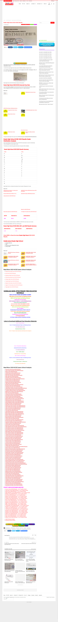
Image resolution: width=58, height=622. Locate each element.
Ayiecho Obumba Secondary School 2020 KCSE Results (14, 430)
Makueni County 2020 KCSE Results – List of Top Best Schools (16, 517)
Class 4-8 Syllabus (20, 308)
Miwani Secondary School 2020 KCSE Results (13, 471)
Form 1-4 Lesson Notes (20, 323)
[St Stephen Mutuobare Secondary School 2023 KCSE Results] (20, 566)
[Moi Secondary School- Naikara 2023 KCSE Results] (20, 554)
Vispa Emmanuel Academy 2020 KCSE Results (13, 465)
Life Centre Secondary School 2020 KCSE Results (13, 483)
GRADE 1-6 (31, 524)
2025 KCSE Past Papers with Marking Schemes (10, 108)
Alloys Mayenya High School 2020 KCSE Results (13, 476)
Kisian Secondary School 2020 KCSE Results (12, 478)
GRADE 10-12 (10, 524)
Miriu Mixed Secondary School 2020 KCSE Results (13, 455)
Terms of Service (17, 597)
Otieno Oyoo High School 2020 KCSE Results (13, 407)
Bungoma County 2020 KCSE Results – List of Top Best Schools (16, 502)
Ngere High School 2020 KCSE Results (11, 376)
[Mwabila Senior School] (5, 133)
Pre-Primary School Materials (20, 363)
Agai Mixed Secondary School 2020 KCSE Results (13, 480)
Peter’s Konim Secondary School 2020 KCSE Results (14, 432)
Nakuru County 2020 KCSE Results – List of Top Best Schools (15, 504)
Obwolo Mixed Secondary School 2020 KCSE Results (14, 411)
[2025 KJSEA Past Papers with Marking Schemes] (5, 253)
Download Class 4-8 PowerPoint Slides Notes (20, 314)
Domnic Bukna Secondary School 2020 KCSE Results (14, 427)
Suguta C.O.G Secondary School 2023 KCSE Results (13, 285)
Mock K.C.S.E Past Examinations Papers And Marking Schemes (20, 357)
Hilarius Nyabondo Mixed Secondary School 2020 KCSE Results (16, 464)
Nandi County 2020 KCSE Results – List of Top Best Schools (15, 491)
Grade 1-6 (28, 3)
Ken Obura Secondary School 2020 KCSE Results (13, 451)
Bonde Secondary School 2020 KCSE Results (13, 458)
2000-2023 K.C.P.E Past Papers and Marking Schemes (20, 296)
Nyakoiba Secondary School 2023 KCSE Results (13, 271)
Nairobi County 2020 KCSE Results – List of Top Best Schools (15, 497)
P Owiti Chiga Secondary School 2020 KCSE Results (14, 436)
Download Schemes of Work (20, 328)
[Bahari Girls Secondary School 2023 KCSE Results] (9, 566)
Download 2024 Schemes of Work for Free (10, 193)
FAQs (24, 597)
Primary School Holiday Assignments (20, 302)
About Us (36, 595)
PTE (26, 525)
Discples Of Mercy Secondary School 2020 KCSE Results (15, 378)
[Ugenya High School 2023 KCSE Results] (9, 577)
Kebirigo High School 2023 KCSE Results (12, 279)
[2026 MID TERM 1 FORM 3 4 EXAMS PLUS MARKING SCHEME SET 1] (23, 257)
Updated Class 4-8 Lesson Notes (20, 299)
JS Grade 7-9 (33, 3)
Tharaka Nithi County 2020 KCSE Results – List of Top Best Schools (17, 505)
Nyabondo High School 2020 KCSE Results (12, 374)
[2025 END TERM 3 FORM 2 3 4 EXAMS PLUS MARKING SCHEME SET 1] (5, 265)
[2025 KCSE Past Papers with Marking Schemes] (5, 93)
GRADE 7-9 (25, 524)
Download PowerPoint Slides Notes (20, 347)
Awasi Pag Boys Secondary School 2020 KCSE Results (14, 481)
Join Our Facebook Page (20, 63)
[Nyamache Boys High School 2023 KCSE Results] (31, 577)
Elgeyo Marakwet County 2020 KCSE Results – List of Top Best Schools (17, 492)
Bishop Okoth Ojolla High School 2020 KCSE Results (14, 412)
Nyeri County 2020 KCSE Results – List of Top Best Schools (15, 514)
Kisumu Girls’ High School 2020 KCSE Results (13, 369)
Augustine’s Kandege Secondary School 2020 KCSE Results (15, 422)
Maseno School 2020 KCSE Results (11, 371)
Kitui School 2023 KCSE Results (10, 273)
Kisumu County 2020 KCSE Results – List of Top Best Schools (15, 500)
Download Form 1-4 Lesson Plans (20, 353)
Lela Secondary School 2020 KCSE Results (12, 424)
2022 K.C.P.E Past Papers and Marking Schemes (20, 298)
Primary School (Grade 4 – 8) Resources (20, 361)
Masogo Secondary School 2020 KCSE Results (13, 399)
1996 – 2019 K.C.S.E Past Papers (20, 355)
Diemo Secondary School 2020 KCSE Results (12, 474)
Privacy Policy (21, 597)
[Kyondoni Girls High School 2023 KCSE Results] (9, 554)
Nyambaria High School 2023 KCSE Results (12, 275)
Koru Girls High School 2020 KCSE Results (12, 381)
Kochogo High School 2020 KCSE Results (12, 473)
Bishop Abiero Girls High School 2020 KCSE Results (14, 450)
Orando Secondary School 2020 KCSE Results (13, 441)
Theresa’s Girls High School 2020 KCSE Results (13, 393)
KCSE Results (31, 24)
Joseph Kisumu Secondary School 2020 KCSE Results (14, 419)
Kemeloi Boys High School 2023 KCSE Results (13, 277)
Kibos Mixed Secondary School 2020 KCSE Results (13, 395)
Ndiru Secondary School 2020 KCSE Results (12, 409)
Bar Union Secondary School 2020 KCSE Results (13, 420)
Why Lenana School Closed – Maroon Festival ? (46, 104)
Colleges (29, 595)
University (32, 595)
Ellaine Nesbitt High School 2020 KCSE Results (13, 431)
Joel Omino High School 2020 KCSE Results (12, 443)
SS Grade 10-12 (39, 3)
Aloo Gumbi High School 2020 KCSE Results (12, 468)
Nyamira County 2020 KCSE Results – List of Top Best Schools (16, 496)
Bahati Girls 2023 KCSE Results (25, 209)
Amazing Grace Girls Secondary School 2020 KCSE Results (15, 405)
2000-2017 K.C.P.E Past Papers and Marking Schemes (20, 305)
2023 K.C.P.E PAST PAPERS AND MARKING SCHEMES (20, 294)
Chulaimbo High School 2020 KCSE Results (12, 379)
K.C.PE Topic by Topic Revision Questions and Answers (20, 311)
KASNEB (22, 525)
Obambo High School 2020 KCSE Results (12, 445)
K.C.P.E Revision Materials (20, 315)
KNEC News (35, 24)
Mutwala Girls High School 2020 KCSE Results (13, 438)
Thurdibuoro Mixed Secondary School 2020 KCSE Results (15, 390)
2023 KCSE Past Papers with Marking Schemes (28, 193)
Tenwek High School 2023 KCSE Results (12, 281)
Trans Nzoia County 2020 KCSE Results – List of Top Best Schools (16, 509)
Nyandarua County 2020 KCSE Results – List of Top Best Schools (16, 512)
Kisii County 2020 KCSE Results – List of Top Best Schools (15, 494)
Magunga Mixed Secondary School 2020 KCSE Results (14, 398)
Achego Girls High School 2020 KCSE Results (13, 454)
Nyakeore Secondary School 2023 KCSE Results (13, 283)
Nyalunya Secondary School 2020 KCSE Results (13, 444)
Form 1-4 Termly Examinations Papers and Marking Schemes (20, 325)
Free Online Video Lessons (20, 326)
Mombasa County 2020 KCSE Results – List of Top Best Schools (16, 511)
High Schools (28, 24)
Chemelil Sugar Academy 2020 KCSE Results (12, 372)
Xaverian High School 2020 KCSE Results (12, 418)
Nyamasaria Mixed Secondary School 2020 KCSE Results (15, 460)
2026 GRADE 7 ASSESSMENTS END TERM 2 (45, 52)
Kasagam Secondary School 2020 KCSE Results (13, 403)
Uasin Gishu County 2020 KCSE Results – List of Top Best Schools (16, 490)
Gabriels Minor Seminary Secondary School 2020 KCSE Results (16, 388)
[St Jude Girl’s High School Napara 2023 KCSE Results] (31, 566)
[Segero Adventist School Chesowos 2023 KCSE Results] (20, 577)
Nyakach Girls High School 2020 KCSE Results (13, 382)
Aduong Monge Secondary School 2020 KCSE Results (14, 400)
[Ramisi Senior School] (23, 115)
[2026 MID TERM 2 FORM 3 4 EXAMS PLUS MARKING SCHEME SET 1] (5, 257)
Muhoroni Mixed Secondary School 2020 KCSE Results (14, 413)
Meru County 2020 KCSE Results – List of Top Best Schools (15, 499)
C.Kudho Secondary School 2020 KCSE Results (13, 434)
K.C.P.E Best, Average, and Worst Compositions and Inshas (20, 317)
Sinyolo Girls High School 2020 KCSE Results (12, 396)
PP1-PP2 (23, 3)
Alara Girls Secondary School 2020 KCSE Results (13, 437)
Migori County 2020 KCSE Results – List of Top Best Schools (15, 503)
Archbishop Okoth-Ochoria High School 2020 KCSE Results (15, 462)
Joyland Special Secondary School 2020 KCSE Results (14, 475)
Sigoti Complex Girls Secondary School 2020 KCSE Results (15, 406)
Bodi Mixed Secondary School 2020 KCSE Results (13, 472)
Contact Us (40, 595)
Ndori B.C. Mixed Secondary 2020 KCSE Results (13, 414)
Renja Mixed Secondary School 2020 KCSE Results (14, 485)
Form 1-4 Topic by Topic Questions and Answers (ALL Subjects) (20, 330)
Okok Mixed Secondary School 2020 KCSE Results (13, 386)
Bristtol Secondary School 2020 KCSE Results (13, 416)
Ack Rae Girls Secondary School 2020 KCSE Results (14, 439)
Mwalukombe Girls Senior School (30, 92)
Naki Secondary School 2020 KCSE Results (12, 447)
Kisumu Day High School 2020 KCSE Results (12, 385)
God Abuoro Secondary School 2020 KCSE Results (14, 479)
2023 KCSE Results (23, 24)
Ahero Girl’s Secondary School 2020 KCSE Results (13, 375)
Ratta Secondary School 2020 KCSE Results (12, 466)
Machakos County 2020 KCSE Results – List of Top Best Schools (16, 506)
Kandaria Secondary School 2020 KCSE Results (13, 457)
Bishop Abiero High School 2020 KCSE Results (13, 467)
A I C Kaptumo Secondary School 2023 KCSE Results (28, 211)
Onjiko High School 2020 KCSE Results (11, 383)
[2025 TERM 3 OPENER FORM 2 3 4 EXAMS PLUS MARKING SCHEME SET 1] (23, 265)
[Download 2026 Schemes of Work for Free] (5, 261)
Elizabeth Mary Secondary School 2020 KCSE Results (14, 452)
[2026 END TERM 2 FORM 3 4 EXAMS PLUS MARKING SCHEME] (23, 253)
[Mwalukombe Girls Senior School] (23, 93)
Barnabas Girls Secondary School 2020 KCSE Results (14, 384)
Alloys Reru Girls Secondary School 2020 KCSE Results (14, 425)
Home (20, 3)
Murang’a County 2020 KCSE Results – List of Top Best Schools (16, 510)
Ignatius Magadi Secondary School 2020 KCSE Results (14, 402)
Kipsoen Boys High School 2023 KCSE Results (10, 211)
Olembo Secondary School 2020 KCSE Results (13, 423)
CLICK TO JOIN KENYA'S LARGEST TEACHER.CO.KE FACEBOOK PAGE (47, 44)
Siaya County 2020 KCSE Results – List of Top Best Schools (15, 516)
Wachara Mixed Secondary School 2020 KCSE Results (14, 461)
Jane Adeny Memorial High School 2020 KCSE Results (14, 389)
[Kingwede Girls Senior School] (5, 111)
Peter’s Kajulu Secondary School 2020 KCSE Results (14, 433)
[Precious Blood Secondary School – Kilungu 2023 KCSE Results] (31, 554)
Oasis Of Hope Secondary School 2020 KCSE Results (14, 370)
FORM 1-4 (18, 524)
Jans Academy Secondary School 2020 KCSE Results (14, 428)
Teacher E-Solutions (51, 597)
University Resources (20, 359)
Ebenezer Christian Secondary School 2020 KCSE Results (15, 448)
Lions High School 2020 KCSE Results (11, 410)
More (49, 4)
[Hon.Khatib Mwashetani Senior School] (23, 111)
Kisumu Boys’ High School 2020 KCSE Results (13, 377)
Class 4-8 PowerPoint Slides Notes (20, 312)
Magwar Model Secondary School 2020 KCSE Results (14, 417)
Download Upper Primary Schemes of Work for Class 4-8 (20, 309)
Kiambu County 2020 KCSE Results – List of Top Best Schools (15, 513)
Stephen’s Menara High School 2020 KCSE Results (14, 397)
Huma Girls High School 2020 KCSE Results (12, 469)
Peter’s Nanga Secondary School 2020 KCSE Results (14, 459)
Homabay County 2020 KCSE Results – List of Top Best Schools (16, 498)
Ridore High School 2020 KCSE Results (11, 392)
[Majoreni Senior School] (5, 115)
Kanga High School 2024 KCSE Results (11, 286)
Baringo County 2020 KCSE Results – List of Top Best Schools (16, 493)
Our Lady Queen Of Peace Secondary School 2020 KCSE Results (16, 446)
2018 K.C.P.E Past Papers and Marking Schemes (20, 306)
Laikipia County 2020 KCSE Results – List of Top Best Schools (15, 507)
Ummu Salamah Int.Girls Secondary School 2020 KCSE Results (16, 426)
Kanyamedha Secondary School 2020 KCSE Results (14, 453)
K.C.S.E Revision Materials (20, 349)
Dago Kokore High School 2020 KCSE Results (13, 404)
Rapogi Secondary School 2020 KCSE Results (13, 482)
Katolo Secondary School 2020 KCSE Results (13, 440)
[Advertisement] (29, 13)
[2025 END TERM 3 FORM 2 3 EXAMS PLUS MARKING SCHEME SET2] (23, 261)
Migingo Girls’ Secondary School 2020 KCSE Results (14, 391)
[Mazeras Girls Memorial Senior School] (23, 133)
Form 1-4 (45, 3)
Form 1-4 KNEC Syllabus (20, 351)
